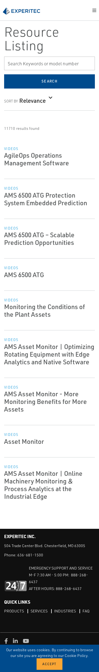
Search (49, 81)
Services (39, 611)
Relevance (32, 100)
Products (14, 611)
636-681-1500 (30, 555)
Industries (65, 611)
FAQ (85, 611)
